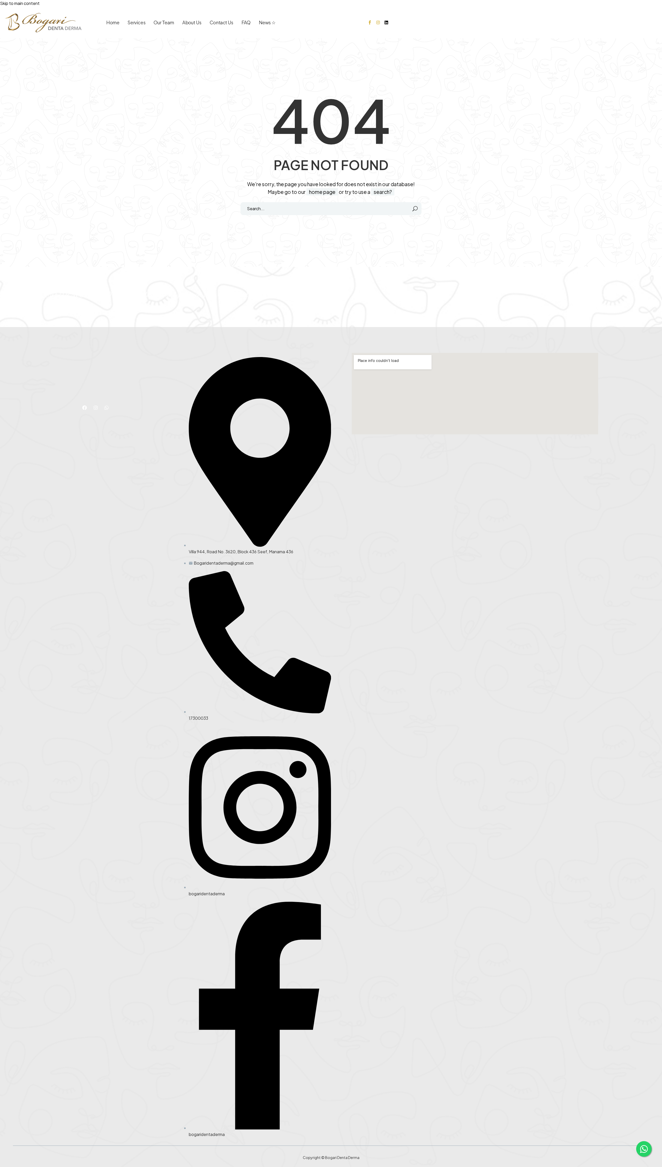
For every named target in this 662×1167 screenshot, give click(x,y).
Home (112, 22)
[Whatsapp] (106, 408)
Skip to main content (20, 3)
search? (383, 192)
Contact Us (221, 22)
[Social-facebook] (370, 22)
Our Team (164, 22)
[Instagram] (378, 22)
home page (322, 192)
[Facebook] (84, 408)
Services (136, 22)
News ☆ (267, 22)
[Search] (415, 208)
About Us (191, 22)
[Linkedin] (386, 22)
